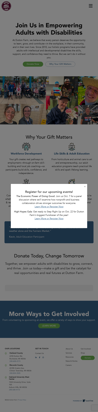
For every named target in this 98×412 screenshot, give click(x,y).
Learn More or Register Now (49, 206)
